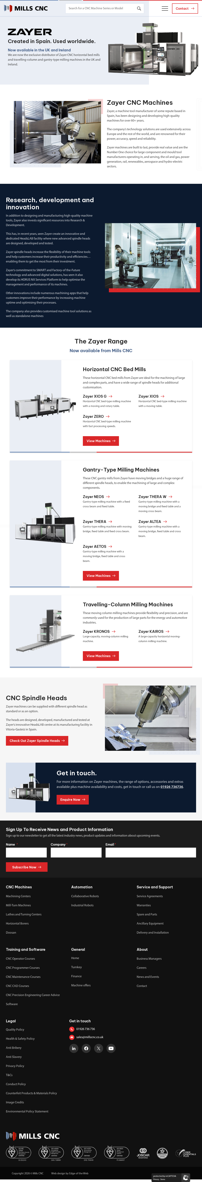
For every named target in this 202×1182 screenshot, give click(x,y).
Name (12, 844)
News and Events (148, 977)
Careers (141, 968)
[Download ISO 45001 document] (51, 1153)
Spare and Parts (147, 914)
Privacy (156, 1179)
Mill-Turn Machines (18, 905)
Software (12, 1004)
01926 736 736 (85, 1029)
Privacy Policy (15, 1066)
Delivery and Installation (153, 932)
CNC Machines (19, 887)
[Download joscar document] (143, 1153)
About (142, 949)
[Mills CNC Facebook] (86, 1048)
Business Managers (149, 958)
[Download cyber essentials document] (185, 1153)
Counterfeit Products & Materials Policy (31, 1093)
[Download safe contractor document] (162, 1153)
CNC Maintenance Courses (23, 977)
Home (75, 958)
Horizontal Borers (17, 923)
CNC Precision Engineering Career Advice (33, 995)
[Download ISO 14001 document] (84, 1153)
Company (59, 844)
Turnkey (76, 967)
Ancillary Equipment (150, 923)
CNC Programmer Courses (23, 968)
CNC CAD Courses (17, 986)
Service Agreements (150, 896)
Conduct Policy (16, 1084)
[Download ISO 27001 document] (18, 1153)
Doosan (11, 932)
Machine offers (81, 985)
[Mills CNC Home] (26, 8)
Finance (76, 976)
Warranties (144, 905)
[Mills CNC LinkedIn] (73, 1048)
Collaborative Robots (85, 896)
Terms (162, 1179)
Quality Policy (15, 1029)
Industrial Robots (82, 905)
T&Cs (9, 1075)
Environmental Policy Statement (27, 1111)
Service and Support (155, 887)
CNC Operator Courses (20, 958)
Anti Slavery (14, 1057)
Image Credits (15, 1102)
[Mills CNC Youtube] (111, 1048)
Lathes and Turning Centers (23, 914)
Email (111, 844)
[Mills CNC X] (98, 1048)
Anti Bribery (14, 1048)
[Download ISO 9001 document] (116, 1153)
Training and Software (25, 949)
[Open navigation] (165, 8)
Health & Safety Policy (20, 1038)
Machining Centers (18, 896)
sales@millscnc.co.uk (89, 1037)
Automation (82, 887)
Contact (142, 986)
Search (139, 8)
